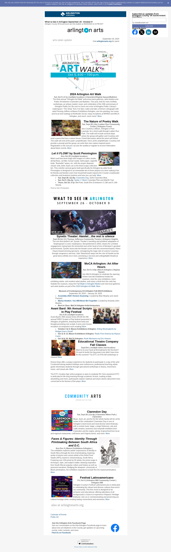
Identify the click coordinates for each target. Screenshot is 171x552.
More (99, 116)
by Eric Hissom (97, 339)
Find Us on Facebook (61, 533)
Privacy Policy (78, 547)
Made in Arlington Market (90, 284)
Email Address (137, 17)
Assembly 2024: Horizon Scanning (73, 296)
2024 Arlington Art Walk (85, 286)
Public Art (55, 517)
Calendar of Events (58, 515)
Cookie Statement (114, 4)
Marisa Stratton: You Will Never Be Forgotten (77, 301)
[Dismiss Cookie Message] (168, 2)
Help (95, 547)
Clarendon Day (82, 178)
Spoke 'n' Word (80, 180)
